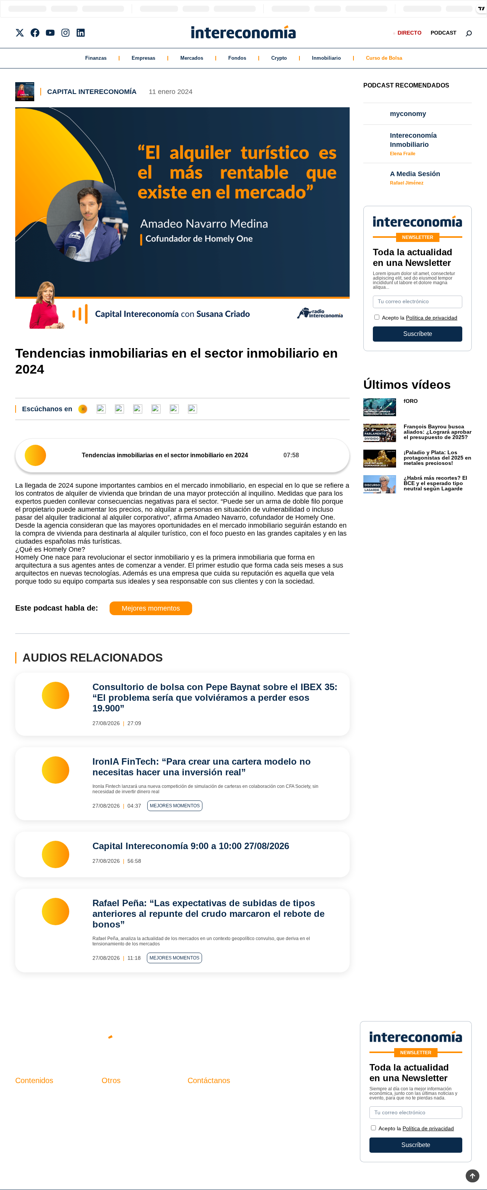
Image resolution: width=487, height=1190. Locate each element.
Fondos (237, 58)
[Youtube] (50, 32)
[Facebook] (35, 32)
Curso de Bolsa (384, 58)
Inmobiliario (326, 58)
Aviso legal (117, 1109)
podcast (444, 33)
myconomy (30, 1096)
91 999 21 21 (205, 1112)
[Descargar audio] (337, 455)
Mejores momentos (151, 608)
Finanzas (96, 58)
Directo (410, 33)
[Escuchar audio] (35, 455)
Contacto (114, 1096)
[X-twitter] (19, 32)
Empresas (143, 58)
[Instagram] (65, 32)
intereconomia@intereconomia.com (235, 1100)
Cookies (113, 1135)
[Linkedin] (80, 32)
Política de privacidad (431, 318)
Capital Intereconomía (92, 91)
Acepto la (419, 318)
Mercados (191, 58)
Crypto (279, 58)
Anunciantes (32, 1109)
